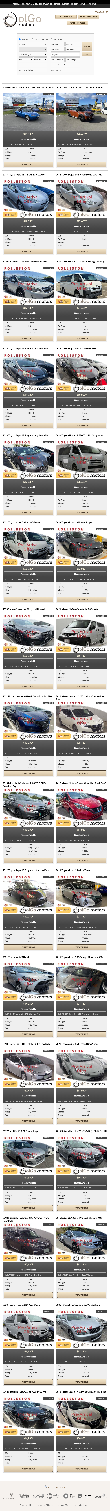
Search (87, 47)
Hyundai (77, 1505)
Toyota (23, 1505)
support (65, 4)
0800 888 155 (101, 12)
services (57, 4)
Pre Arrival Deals (41, 39)
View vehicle (28, 164)
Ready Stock (58, 39)
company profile (78, 4)
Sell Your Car (28, 4)
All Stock (25, 39)
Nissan (32, 1505)
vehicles (16, 4)
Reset (87, 54)
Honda (86, 1505)
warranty (47, 4)
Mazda (68, 1505)
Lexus (60, 1505)
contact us (91, 4)
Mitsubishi (50, 1505)
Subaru (40, 1505)
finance (38, 4)
